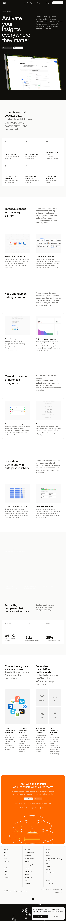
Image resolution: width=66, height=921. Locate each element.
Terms (48, 866)
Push (5, 874)
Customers (28, 871)
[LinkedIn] (49, 883)
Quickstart (28, 855)
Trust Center (50, 873)
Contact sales (58, 3)
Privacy (48, 869)
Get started (28, 798)
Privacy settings (46, 889)
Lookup (6, 868)
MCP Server (28, 862)
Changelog (28, 877)
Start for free (18, 48)
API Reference (29, 858)
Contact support (57, 889)
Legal (48, 863)
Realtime (6, 877)
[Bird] (4, 3)
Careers (27, 883)
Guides (27, 874)
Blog (26, 880)
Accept (40, 916)
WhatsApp (7, 862)
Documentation (29, 852)
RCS (5, 871)
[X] (47, 883)
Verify (6, 865)
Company (39, 3)
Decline (56, 916)
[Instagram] (52, 883)
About (48, 852)
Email (5, 852)
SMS (5, 855)
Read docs (38, 798)
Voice (5, 858)
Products (15, 3)
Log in (48, 3)
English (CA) (58, 892)
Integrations (28, 868)
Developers (30, 3)
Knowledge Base (30, 865)
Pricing (23, 3)
